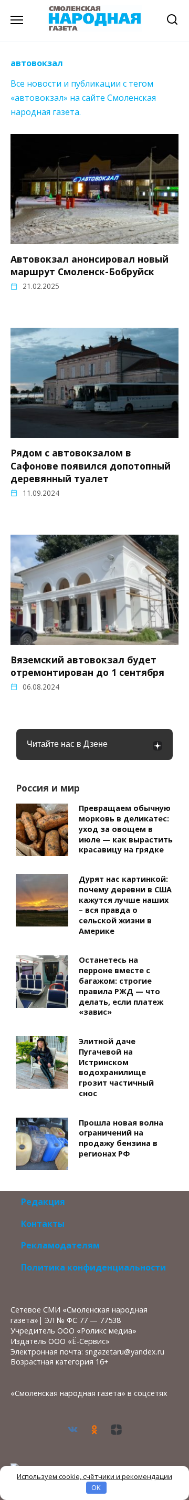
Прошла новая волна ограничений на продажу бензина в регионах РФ (121, 1138)
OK (96, 1487)
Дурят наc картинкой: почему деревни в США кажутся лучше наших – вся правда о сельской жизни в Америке (125, 905)
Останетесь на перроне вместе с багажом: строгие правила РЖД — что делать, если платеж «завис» (121, 986)
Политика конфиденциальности (93, 1267)
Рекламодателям (60, 1245)
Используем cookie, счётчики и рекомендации (94, 1476)
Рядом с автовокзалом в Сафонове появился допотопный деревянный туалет (90, 465)
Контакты (43, 1224)
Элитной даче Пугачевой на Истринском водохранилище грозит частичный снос (116, 1067)
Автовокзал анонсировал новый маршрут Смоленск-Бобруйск (89, 265)
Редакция (43, 1201)
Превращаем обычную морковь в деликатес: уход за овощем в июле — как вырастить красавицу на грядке (126, 829)
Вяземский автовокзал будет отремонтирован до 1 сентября (87, 666)
